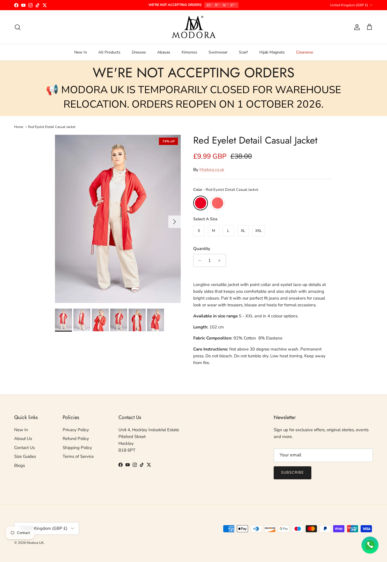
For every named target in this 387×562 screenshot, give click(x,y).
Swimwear (218, 52)
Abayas (163, 52)
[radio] (200, 203)
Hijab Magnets (272, 52)
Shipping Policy (77, 447)
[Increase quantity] (221, 260)
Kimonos (189, 52)
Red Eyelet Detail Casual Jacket (51, 126)
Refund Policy (76, 438)
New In (80, 52)
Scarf (243, 52)
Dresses (139, 52)
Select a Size (205, 219)
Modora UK (35, 542)
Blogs (19, 465)
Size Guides (25, 456)
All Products (109, 52)
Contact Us (24, 447)
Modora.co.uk (211, 169)
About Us (23, 438)
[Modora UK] (194, 27)
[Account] (355, 27)
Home (18, 126)
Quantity (201, 248)
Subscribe (292, 472)
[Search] (17, 27)
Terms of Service (78, 456)
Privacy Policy (76, 430)
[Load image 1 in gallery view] (117, 219)
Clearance (304, 52)
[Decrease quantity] (198, 260)
